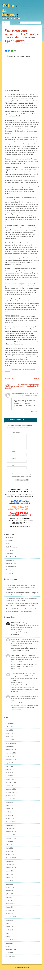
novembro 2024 (11, 792)
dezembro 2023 (11, 828)
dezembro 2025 (11, 749)
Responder (34, 411)
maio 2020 (9, 930)
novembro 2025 (11, 753)
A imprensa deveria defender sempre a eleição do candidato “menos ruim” (24, 699)
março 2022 (10, 887)
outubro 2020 (10, 913)
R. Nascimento (11, 566)
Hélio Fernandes (11, 547)
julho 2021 (9, 894)
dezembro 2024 (11, 789)
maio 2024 (9, 812)
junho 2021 (10, 897)
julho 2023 (9, 845)
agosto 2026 (10, 723)
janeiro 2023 (10, 861)
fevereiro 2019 (11, 949)
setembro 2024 (11, 799)
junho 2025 (10, 769)
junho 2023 (10, 848)
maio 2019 (9, 940)
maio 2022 (9, 881)
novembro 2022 (11, 867)
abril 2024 (9, 815)
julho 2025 (9, 766)
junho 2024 (10, 808)
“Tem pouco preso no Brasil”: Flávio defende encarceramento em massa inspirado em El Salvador (20, 587)
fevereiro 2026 (11, 743)
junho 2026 (10, 730)
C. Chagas (9, 537)
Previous (9, 378)
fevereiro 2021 (11, 904)
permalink (7, 371)
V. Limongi (9, 573)
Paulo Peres (10, 560)
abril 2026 (9, 736)
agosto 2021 (10, 890)
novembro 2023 (11, 831)
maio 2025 (9, 772)
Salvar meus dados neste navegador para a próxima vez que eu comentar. (24, 475)
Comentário (16, 432)
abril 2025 (9, 776)
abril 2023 (9, 851)
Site (13, 465)
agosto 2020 (10, 920)
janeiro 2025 (10, 786)
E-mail (14, 458)
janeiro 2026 (10, 746)
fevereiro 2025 (11, 782)
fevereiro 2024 (11, 822)
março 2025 (10, 779)
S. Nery (8, 570)
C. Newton (9, 540)
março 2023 (10, 854)
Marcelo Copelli (11, 557)
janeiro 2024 (10, 825)
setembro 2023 (11, 838)
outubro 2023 (10, 835)
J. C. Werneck (23, 369)
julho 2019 (9, 933)
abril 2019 (9, 943)
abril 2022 (9, 884)
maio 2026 (9, 733)
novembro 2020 (11, 910)
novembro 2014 (11, 956)
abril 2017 (9, 953)
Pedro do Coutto (11, 563)
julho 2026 (9, 727)
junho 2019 (10, 936)
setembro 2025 (11, 759)
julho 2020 (9, 923)
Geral (8, 544)
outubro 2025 (10, 756)
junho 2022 (10, 877)
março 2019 (10, 946)
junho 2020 (10, 926)
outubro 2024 (10, 795)
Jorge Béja (9, 553)
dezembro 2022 (11, 864)
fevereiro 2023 (11, 858)
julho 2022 (9, 874)
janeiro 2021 (10, 907)
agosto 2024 (10, 802)
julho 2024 (9, 805)
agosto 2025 (10, 763)
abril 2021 (9, 900)
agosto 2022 (10, 871)
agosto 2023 (10, 841)
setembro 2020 (11, 917)
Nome (14, 451)
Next (36, 378)
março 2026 (10, 740)
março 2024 (10, 818)
